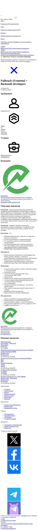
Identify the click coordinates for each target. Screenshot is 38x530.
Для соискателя (9, 414)
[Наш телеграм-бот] (14, 514)
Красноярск (13, 378)
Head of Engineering (6, 363)
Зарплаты (26, 55)
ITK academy (4, 343)
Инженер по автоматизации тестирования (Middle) (16, 358)
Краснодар (13, 343)
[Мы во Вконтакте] (14, 473)
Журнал (31, 55)
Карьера (9, 528)
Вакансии (4, 53)
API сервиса (8, 417)
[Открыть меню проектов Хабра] (1, 15)
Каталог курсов (9, 395)
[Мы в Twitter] (14, 446)
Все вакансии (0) (15, 202)
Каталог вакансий (9, 394)
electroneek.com (5, 202)
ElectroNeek (4, 196)
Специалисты (11, 53)
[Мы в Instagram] (14, 487)
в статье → (28, 61)
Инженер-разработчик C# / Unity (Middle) (13, 376)
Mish (2, 360)
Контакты (7, 399)
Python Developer (6, 341)
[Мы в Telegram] (14, 500)
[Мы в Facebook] (14, 459)
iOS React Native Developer (9, 370)
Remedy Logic (5, 353)
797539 (23, 515)
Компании (15, 55)
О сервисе (7, 389)
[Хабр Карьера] (7, 17)
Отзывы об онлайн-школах (12, 405)
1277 (12, 515)
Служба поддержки (10, 419)
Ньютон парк (5, 378)
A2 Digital (4, 371)
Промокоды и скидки (10, 408)
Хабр (2, 528)
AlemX (3, 364)
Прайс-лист (7, 428)
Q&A (5, 528)
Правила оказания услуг (11, 426)
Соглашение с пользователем (13, 425)
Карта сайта (7, 397)
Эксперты (9, 55)
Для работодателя (9, 415)
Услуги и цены (8, 391)
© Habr (3, 519)
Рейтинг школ (8, 406)
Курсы (14, 528)
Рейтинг (21, 55)
